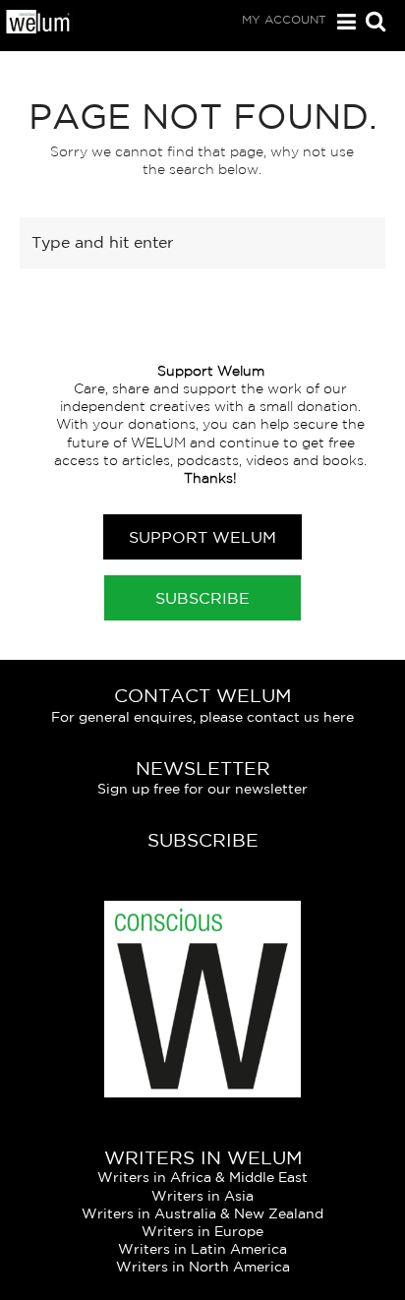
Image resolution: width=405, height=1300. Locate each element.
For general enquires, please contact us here (202, 717)
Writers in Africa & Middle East (202, 1177)
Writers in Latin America (202, 1249)
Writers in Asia (202, 1196)
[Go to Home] (38, 28)
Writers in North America (203, 1266)
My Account (284, 19)
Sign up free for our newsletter (202, 789)
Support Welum (202, 537)
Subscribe (202, 598)
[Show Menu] (341, 22)
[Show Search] (370, 23)
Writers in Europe (202, 1231)
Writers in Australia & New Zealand (202, 1213)
